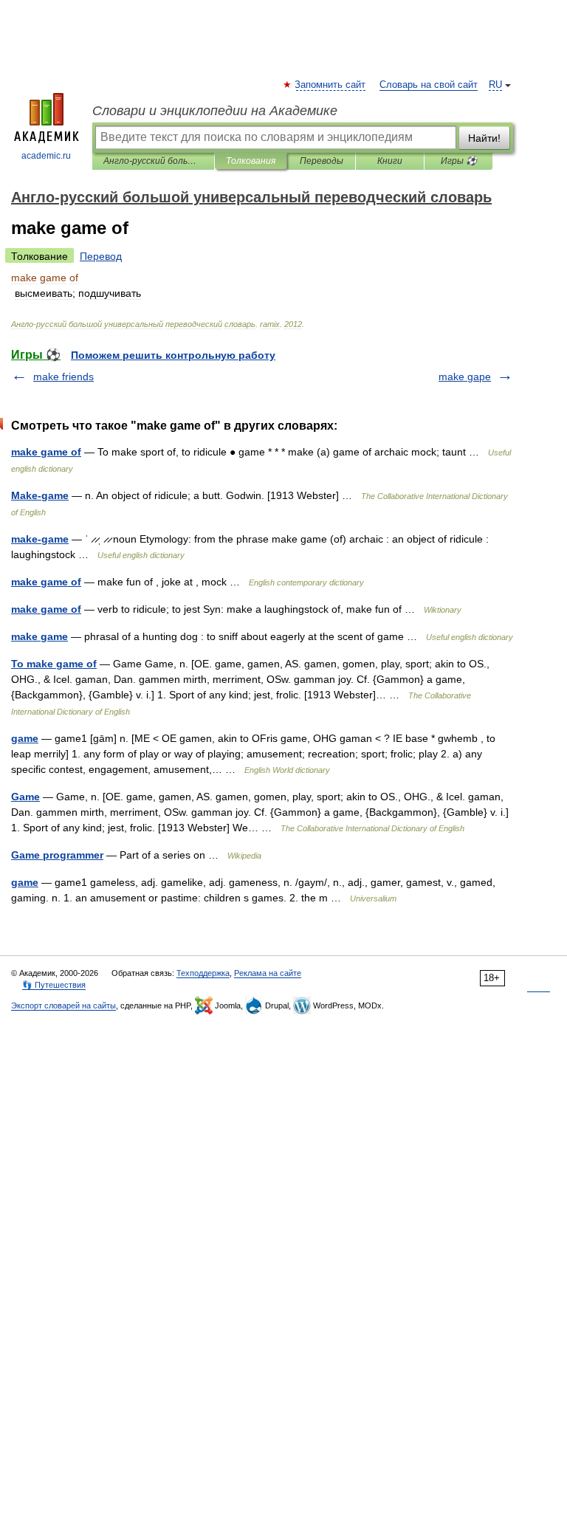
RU (495, 85)
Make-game (40, 495)
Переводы (321, 161)
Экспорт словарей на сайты (63, 1005)
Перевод (101, 256)
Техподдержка (203, 973)
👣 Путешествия (54, 984)
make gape (465, 376)
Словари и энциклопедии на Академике (214, 110)
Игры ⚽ (459, 161)
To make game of (54, 664)
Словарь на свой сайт (428, 85)
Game (25, 796)
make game (39, 636)
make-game (40, 539)
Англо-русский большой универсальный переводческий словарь (153, 161)
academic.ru (46, 156)
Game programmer (57, 855)
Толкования (250, 161)
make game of (46, 452)
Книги (389, 161)
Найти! (484, 138)
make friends (63, 376)
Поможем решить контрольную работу (173, 355)
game (24, 738)
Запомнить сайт (330, 85)
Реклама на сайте (267, 973)
